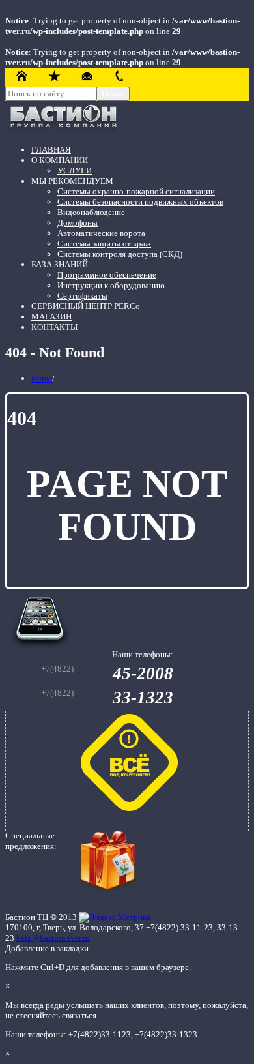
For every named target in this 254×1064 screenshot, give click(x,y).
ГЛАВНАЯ (51, 150)
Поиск (113, 93)
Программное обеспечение (106, 275)
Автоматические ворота (101, 233)
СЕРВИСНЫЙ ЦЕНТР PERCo (85, 306)
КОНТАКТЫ (54, 327)
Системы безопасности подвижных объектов (140, 202)
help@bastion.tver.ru (53, 938)
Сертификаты (82, 296)
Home (41, 378)
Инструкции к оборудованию (111, 285)
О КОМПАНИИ (59, 160)
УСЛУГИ (74, 170)
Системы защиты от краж (104, 243)
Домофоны (77, 223)
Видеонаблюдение (91, 212)
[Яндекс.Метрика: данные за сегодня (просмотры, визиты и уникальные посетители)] (114, 917)
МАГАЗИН (51, 316)
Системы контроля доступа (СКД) (119, 254)
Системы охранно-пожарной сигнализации (136, 191)
